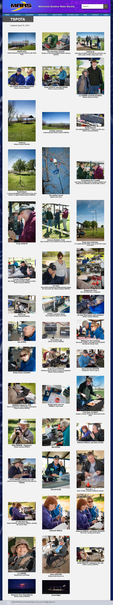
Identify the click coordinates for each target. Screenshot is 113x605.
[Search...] (105, 6)
